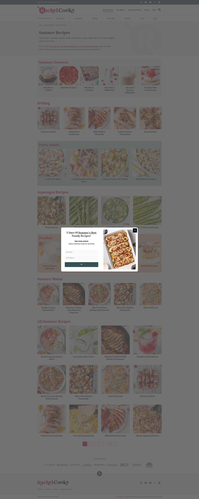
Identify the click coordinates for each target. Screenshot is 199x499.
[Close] (135, 230)
